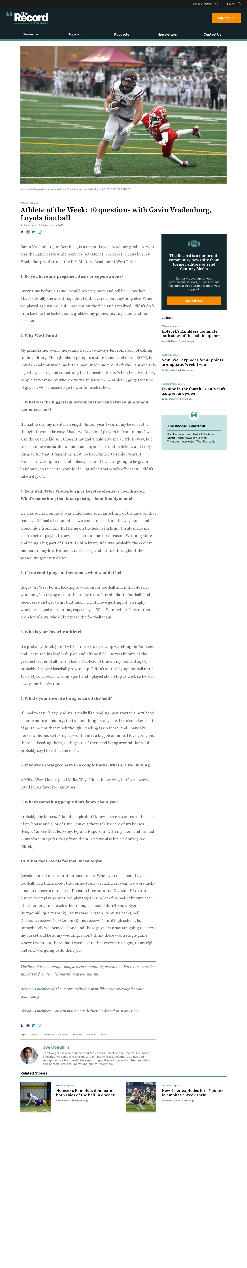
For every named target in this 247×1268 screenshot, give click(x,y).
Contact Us (212, 34)
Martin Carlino (172, 370)
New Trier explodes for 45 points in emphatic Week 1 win (192, 362)
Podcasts (121, 34)
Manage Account (202, 3)
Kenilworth (48, 1034)
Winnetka (91, 1034)
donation (111, 1011)
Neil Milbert (171, 341)
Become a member (35, 989)
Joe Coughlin (30, 225)
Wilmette (25, 203)
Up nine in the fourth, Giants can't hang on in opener (193, 391)
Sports (35, 203)
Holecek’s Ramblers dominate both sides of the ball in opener (190, 333)
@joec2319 (110, 1064)
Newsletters (167, 34)
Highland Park (168, 383)
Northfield (63, 1034)
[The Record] (27, 18)
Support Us (226, 18)
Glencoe (34, 1034)
